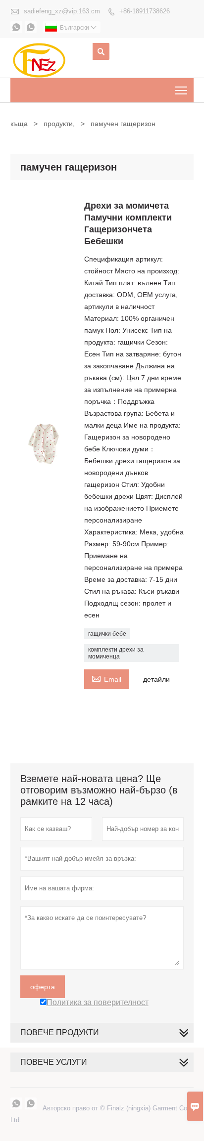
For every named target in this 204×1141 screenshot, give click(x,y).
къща (19, 124)
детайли (156, 679)
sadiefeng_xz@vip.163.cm (62, 11)
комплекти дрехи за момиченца (116, 653)
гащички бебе (107, 633)
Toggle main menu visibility (181, 90)
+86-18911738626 (144, 11)
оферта (42, 987)
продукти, (59, 124)
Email (106, 678)
